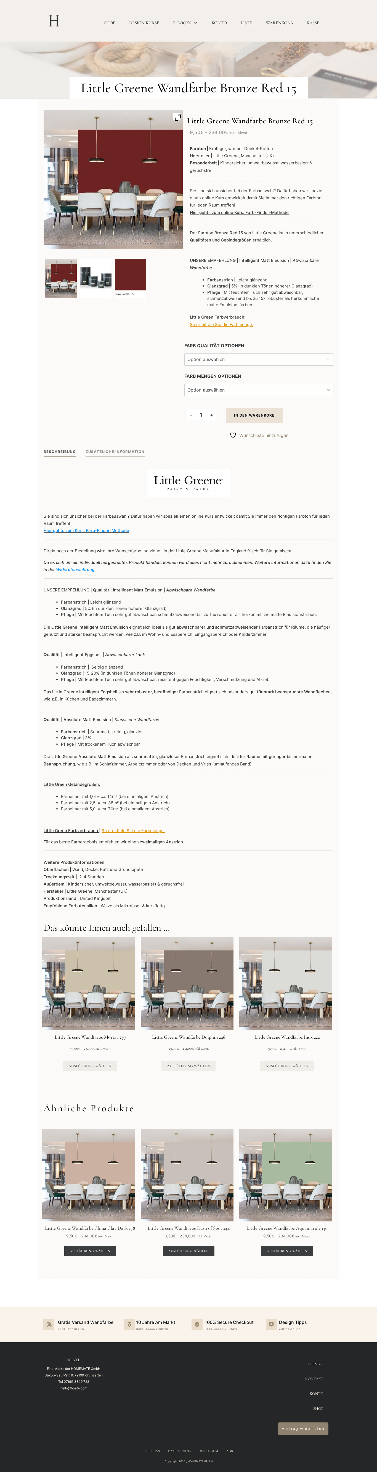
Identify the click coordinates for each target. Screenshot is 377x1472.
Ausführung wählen (89, 1066)
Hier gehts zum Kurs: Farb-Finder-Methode (86, 530)
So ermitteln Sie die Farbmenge (221, 324)
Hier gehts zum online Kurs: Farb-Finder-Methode (239, 212)
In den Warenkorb (254, 415)
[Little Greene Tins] (95, 278)
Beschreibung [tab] (60, 451)
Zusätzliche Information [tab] (115, 451)
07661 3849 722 (76, 1381)
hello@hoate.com (73, 1388)
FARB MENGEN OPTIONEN (212, 376)
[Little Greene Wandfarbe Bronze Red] (130, 278)
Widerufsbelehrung (75, 569)
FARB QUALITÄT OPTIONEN (214, 345)
